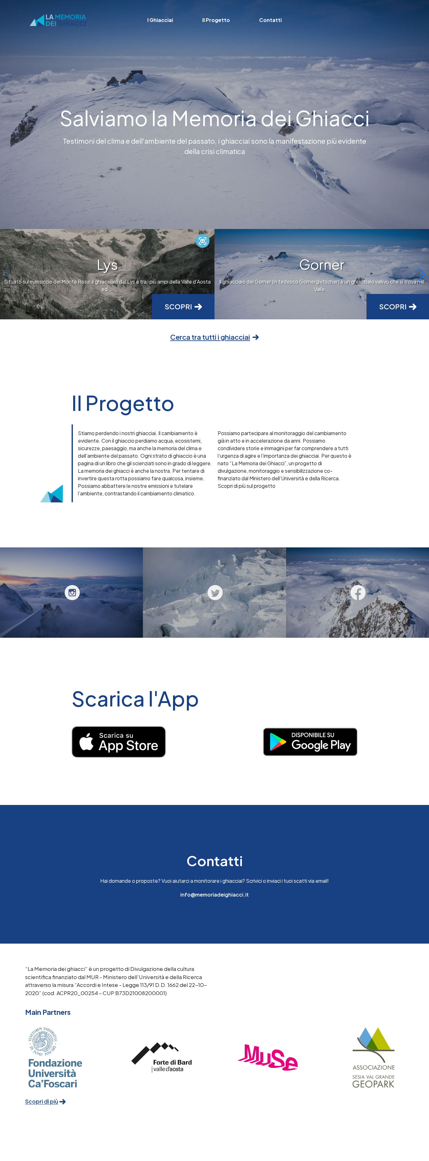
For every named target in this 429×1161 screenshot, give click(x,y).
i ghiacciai (160, 20)
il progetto (216, 20)
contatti (270, 20)
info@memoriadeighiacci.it (214, 894)
